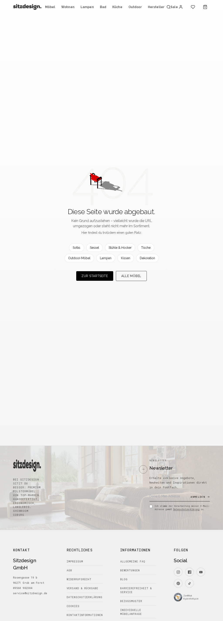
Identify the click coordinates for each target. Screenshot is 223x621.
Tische (145, 247)
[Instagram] (178, 572)
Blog (124, 579)
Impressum (75, 561)
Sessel (94, 247)
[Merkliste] (193, 7)
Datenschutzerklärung (186, 509)
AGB (69, 570)
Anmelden (198, 496)
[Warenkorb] (205, 7)
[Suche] (168, 7)
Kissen (125, 258)
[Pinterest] (178, 583)
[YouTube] (200, 572)
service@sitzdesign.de (30, 593)
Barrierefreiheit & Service (136, 590)
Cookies (73, 606)
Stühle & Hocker (120, 247)
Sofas (76, 247)
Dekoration (147, 258)
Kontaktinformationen (85, 615)
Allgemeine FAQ (132, 561)
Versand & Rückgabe (82, 588)
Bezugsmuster (131, 601)
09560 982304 (22, 588)
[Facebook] (189, 572)
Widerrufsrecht (79, 579)
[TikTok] (189, 583)
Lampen (106, 258)
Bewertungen (130, 570)
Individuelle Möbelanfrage (131, 612)
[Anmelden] (181, 7)
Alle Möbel (131, 276)
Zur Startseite (94, 276)
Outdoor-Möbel (79, 258)
